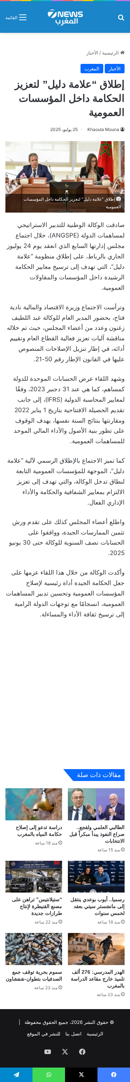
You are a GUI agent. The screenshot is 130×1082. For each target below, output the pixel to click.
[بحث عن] (121, 20)
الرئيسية (111, 53)
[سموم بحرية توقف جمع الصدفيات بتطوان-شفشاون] (33, 949)
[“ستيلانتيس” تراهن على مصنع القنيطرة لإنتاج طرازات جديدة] (33, 877)
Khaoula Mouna (103, 129)
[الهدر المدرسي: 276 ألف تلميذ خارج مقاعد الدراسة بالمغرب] (96, 949)
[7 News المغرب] (65, 17)
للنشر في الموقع (43, 1034)
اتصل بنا (73, 1034)
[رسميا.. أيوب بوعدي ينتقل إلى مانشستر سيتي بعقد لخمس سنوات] (96, 877)
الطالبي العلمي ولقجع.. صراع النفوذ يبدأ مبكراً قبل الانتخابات (97, 834)
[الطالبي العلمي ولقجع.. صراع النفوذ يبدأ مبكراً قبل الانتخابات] (96, 804)
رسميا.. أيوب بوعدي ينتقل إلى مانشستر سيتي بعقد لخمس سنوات (97, 906)
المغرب (91, 68)
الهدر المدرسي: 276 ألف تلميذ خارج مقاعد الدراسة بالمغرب (98, 979)
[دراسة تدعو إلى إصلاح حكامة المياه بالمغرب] (33, 804)
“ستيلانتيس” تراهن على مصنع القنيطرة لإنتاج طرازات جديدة (37, 906)
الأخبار (92, 53)
